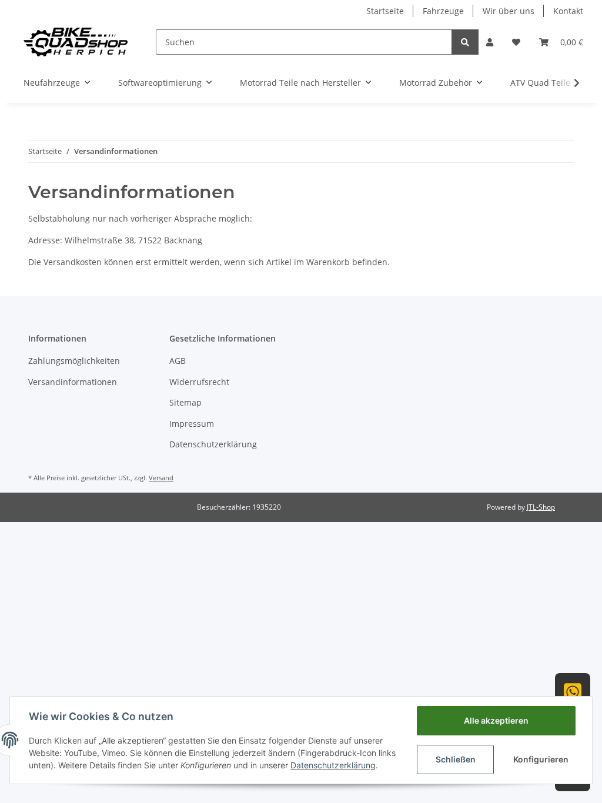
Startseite (385, 10)
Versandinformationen (72, 381)
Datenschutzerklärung (213, 444)
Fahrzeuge (443, 10)
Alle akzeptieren (496, 720)
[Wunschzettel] (516, 42)
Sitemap (185, 402)
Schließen (456, 759)
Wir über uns (508, 10)
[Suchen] (465, 42)
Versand (161, 477)
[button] (490, 42)
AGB (177, 360)
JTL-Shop (541, 507)
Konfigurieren (540, 759)
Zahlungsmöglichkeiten (74, 360)
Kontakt (568, 10)
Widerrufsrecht (199, 381)
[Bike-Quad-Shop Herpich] (76, 42)
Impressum (191, 423)
